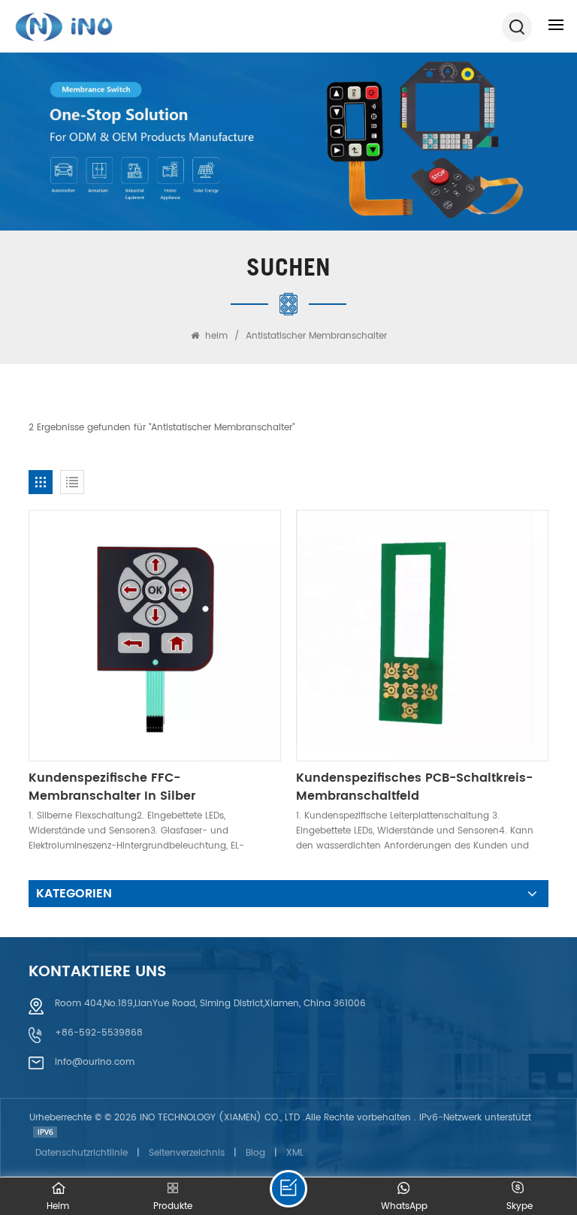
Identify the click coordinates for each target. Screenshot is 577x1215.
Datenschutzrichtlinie (81, 1153)
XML (295, 1153)
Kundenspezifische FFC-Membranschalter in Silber (112, 787)
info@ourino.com (94, 1062)
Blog (255, 1153)
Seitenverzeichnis (187, 1153)
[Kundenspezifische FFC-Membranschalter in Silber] (154, 636)
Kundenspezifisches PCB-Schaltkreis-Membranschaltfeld (414, 787)
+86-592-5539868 (99, 1033)
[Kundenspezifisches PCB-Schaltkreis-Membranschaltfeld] (422, 636)
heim (216, 336)
